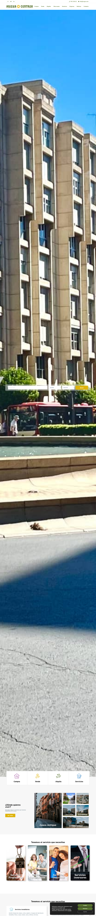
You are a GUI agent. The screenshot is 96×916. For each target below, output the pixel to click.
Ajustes (85, 911)
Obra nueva (56, 6)
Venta (42, 6)
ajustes (69, 910)
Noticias (79, 6)
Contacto (86, 6)
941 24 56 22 (73, 1)
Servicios (64, 6)
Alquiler (49, 6)
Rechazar (85, 908)
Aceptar (85, 905)
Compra (36, 6)
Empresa (72, 6)
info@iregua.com (84, 1)
